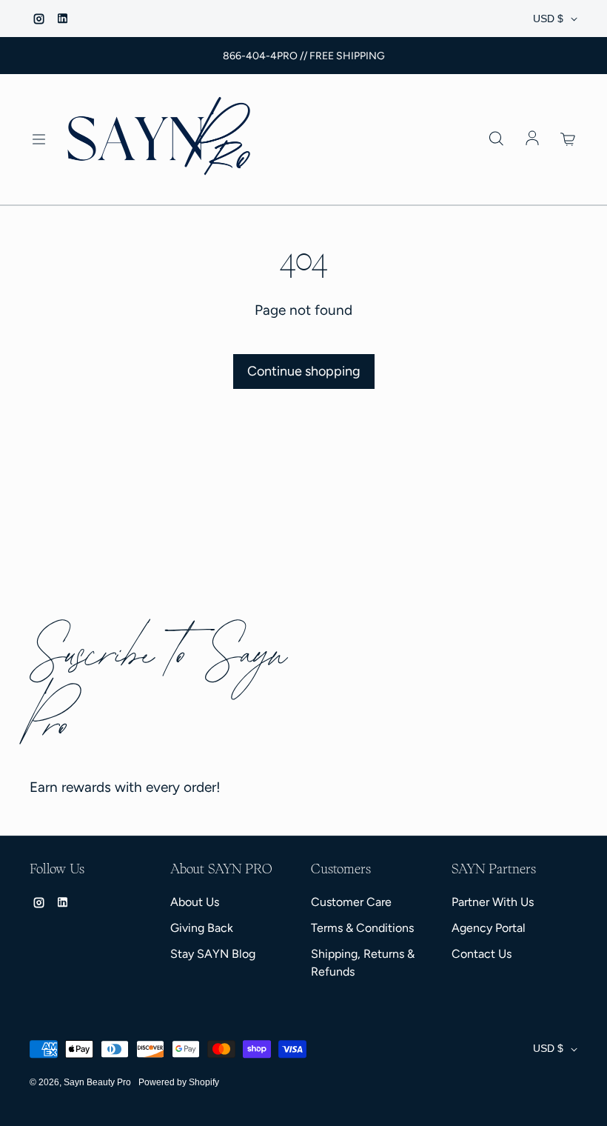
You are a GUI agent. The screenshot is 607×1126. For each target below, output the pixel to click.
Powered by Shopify (178, 1082)
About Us (194, 902)
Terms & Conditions (362, 928)
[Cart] (568, 139)
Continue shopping (303, 371)
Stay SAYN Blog (212, 954)
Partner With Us (493, 902)
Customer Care (351, 902)
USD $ (548, 18)
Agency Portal (489, 928)
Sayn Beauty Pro (97, 1082)
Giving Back (201, 928)
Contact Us (482, 954)
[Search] (496, 139)
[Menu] (38, 139)
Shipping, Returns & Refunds (363, 963)
